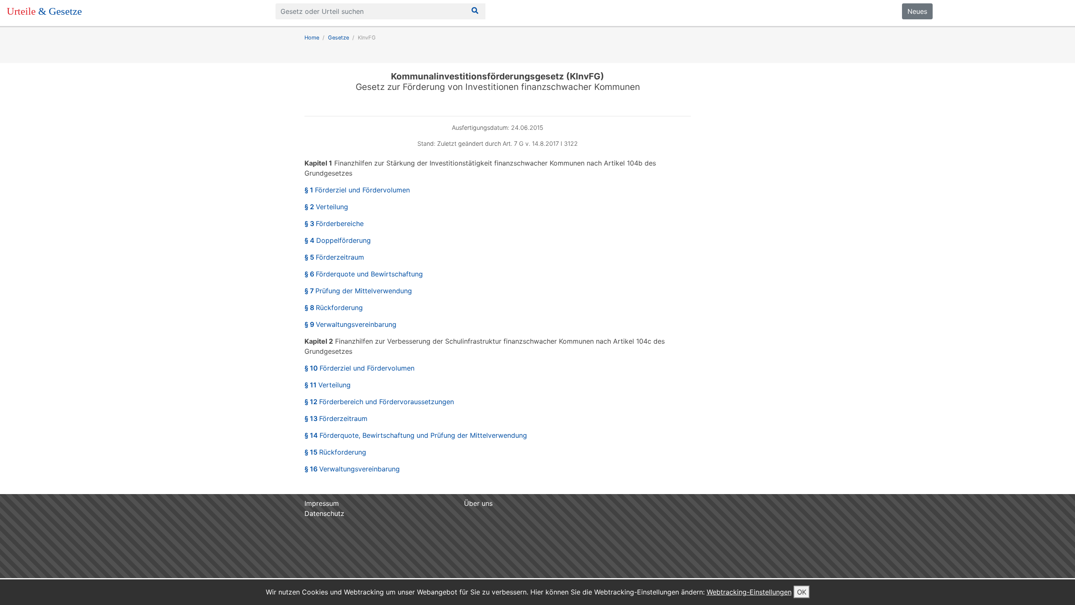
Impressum (321, 503)
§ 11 (327, 385)
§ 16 (352, 469)
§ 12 (379, 401)
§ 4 (337, 240)
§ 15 (335, 452)
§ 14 (415, 435)
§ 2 (326, 207)
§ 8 (333, 307)
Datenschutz (324, 513)
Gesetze (338, 37)
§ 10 (359, 368)
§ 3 (334, 223)
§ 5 (334, 257)
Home (311, 37)
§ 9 (350, 324)
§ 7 (358, 291)
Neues (917, 11)
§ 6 (363, 274)
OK (801, 592)
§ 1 (357, 190)
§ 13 (335, 418)
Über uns (478, 503)
